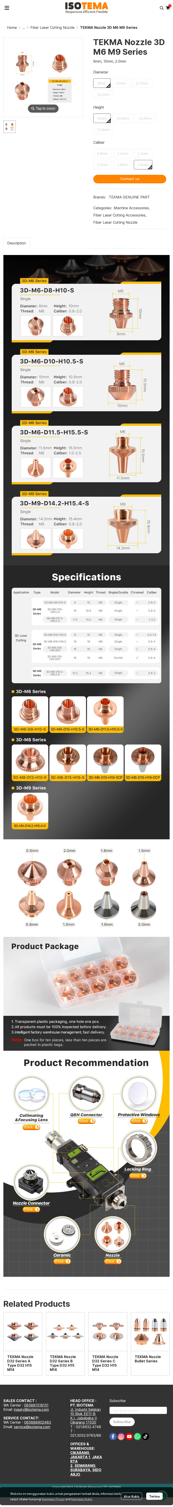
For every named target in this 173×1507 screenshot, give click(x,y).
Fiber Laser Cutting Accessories (119, 215)
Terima (154, 1496)
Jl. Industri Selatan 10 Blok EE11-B (85, 1411)
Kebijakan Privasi (53, 1499)
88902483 (42, 1422)
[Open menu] (6, 7)
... (23, 27)
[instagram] (121, 1436)
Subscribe (122, 1422)
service (20, 1427)
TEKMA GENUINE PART (129, 197)
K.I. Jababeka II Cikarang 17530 (83, 1420)
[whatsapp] (137, 1436)
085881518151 (36, 1405)
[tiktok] (145, 1436)
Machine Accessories (132, 208)
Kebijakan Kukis (81, 1499)
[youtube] (129, 1436)
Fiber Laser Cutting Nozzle (52, 27)
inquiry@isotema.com (31, 1409)
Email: (8, 1427)
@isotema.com (38, 1427)
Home (12, 27)
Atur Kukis (131, 1496)
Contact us (129, 179)
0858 (28, 1422)
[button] (162, 8)
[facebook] (113, 1436)
